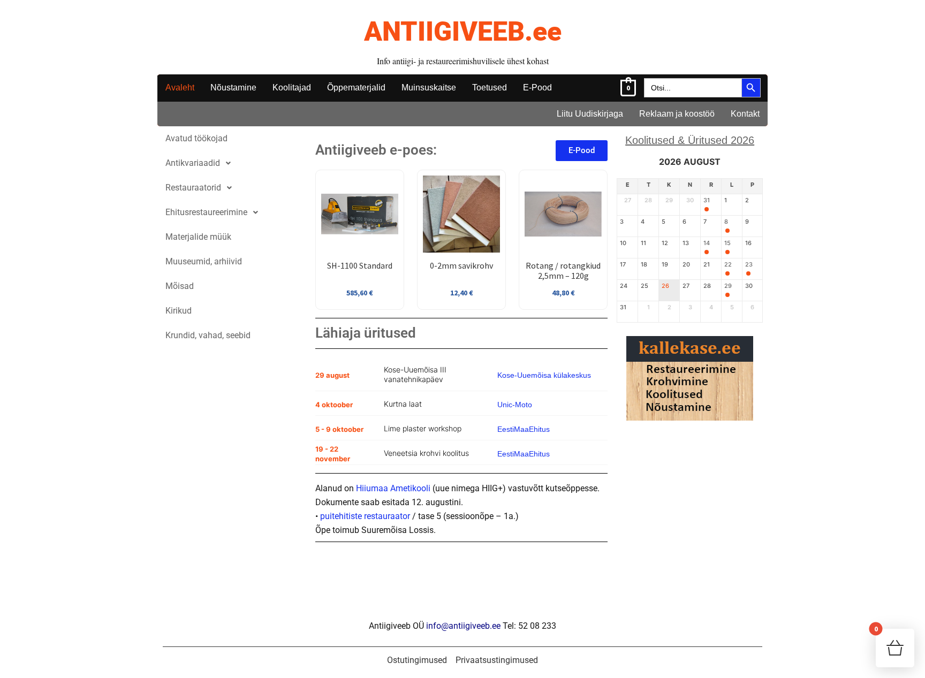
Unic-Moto (514, 404)
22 (728, 264)
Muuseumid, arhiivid (203, 261)
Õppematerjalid (356, 87)
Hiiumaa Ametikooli (393, 488)
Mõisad (179, 286)
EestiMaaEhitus (523, 429)
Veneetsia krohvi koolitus (426, 453)
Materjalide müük (198, 237)
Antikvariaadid (192, 163)
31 (706, 200)
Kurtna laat (403, 403)
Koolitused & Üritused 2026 (689, 140)
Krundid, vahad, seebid (208, 335)
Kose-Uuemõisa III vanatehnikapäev (415, 374)
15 (727, 243)
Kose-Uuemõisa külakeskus (544, 375)
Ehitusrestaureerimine (206, 212)
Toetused (489, 87)
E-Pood (537, 87)
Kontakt (745, 113)
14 (706, 243)
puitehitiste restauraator (365, 516)
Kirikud (178, 311)
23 (749, 264)
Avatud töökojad (196, 138)
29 (728, 286)
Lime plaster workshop (422, 428)
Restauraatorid (193, 187)
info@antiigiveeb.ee (463, 626)
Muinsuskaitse (428, 87)
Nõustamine (233, 87)
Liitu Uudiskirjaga (590, 113)
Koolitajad (291, 87)
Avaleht (179, 87)
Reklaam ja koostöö (677, 113)
